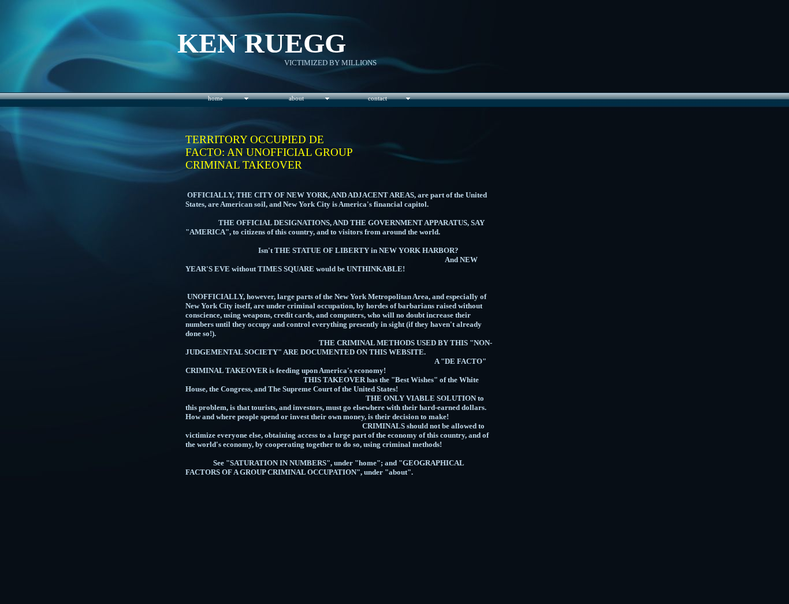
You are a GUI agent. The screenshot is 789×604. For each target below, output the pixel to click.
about (296, 98)
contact (377, 98)
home (215, 98)
